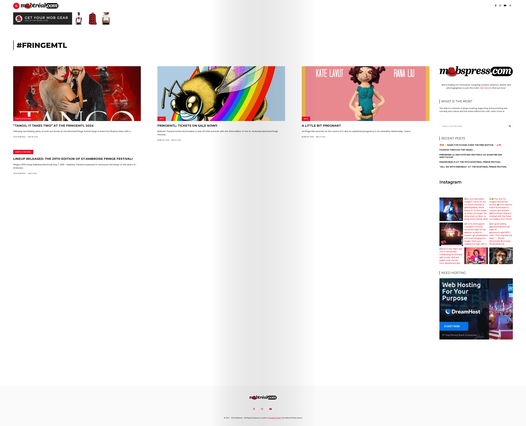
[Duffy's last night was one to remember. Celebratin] (451, 259)
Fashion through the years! (456, 150)
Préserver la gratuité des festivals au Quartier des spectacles (470, 155)
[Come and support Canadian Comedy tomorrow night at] (476, 234)
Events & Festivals (23, 119)
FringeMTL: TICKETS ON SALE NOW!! (187, 125)
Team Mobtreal (19, 137)
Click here (484, 87)
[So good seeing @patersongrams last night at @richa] (501, 234)
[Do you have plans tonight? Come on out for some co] (476, 209)
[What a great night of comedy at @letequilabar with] (451, 209)
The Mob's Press (274, 418)
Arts (161, 119)
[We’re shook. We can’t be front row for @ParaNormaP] (476, 259)
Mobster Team (163, 140)
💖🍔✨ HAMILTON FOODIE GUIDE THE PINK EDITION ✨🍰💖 (470, 145)
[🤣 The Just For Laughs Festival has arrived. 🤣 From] (501, 209)
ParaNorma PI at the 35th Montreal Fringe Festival (470, 162)
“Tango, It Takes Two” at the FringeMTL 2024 (53, 125)
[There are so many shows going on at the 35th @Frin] (501, 259)
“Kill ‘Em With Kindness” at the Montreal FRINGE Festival (473, 167)
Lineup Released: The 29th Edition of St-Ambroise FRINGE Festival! (73, 159)
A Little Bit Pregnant (321, 125)
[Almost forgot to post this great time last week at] (451, 234)
